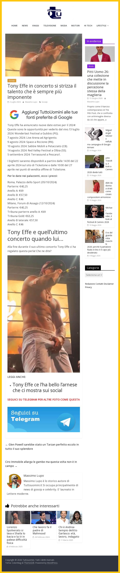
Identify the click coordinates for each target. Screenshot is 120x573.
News (25, 25)
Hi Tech (88, 25)
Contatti (99, 283)
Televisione (49, 25)
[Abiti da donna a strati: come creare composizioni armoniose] (94, 181)
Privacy (88, 287)
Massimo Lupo (31, 102)
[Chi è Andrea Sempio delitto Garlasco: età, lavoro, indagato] (69, 512)
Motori (75, 25)
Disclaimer (109, 283)
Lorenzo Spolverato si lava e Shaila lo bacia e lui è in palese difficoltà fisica (17, 535)
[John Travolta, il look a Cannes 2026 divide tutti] (94, 156)
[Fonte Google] (43, 115)
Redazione (90, 283)
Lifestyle (101, 25)
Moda (64, 25)
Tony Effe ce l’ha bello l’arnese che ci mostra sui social (45, 387)
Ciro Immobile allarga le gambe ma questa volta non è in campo (41, 464)
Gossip (12, 80)
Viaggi (35, 25)
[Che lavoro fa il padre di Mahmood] (43, 512)
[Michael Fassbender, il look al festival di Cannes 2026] (94, 206)
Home (14, 25)
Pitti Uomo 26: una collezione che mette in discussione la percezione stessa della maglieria (98, 83)
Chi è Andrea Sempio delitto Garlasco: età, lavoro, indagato (69, 531)
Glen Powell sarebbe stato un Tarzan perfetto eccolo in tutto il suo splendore (42, 446)
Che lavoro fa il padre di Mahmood (42, 530)
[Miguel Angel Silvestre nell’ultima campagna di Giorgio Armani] (94, 128)
